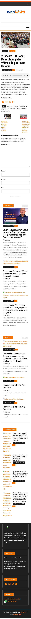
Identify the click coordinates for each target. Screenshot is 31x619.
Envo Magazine (17, 615)
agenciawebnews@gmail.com (12, 599)
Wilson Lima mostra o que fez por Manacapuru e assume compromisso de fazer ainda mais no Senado (15, 357)
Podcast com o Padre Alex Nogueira (14, 386)
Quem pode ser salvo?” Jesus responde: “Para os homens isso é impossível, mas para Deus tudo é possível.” (15, 234)
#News (18, 109)
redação (20, 70)
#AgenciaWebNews (12, 106)
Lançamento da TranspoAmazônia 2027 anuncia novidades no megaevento (20, 457)
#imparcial (4, 109)
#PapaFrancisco (5, 111)
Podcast (12, 51)
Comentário (5, 144)
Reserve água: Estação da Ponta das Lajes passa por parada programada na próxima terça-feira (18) (20, 474)
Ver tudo (25, 206)
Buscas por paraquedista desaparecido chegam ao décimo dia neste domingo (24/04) (26, 127)
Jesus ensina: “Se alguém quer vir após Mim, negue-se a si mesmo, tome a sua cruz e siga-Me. (15, 309)
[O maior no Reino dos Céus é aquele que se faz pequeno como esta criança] (15, 262)
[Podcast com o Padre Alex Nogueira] (13, 377)
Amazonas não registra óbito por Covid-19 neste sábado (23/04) (4, 126)
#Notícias (24, 108)
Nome (3, 171)
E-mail (3, 179)
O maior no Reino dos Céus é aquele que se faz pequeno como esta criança (15, 273)
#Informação (11, 108)
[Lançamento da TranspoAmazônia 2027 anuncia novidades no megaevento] (7, 461)
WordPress (23, 612)
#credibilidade (23, 106)
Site (2, 188)
